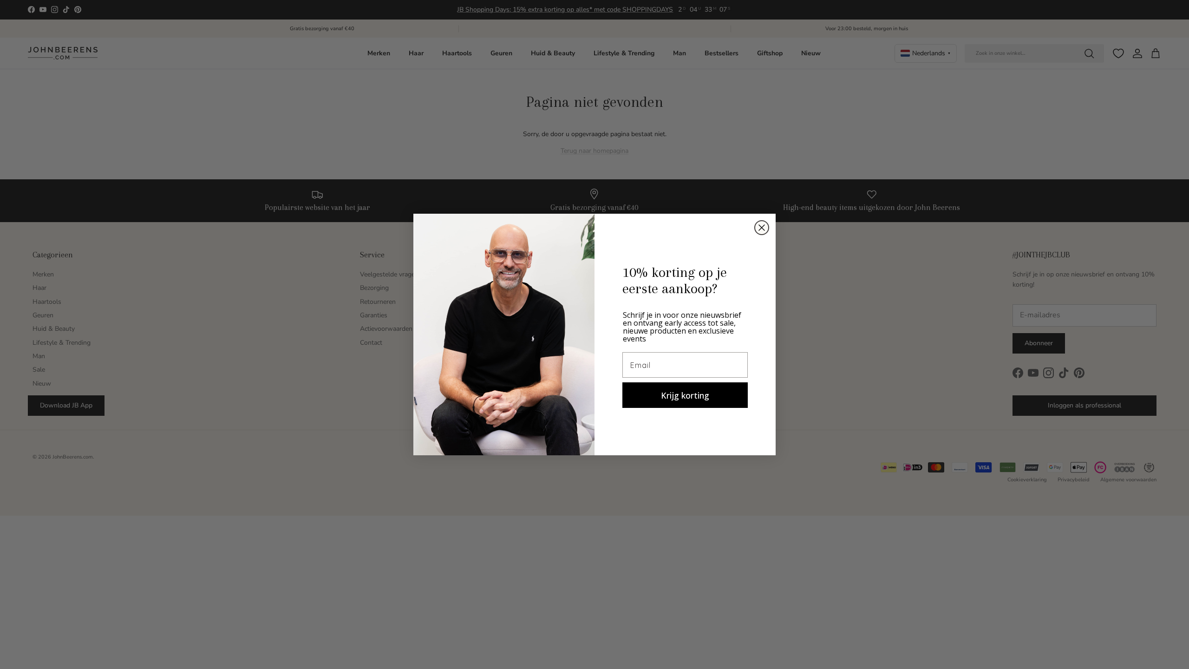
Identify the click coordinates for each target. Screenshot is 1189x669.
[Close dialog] (762, 228)
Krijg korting (685, 395)
